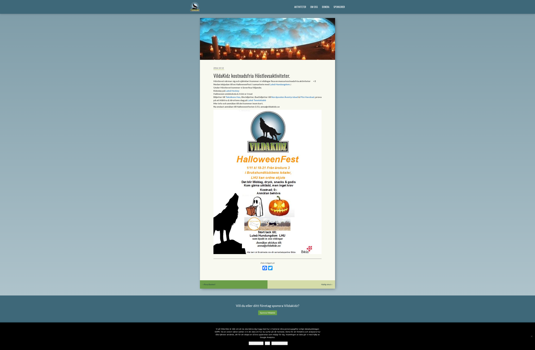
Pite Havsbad (307, 97)
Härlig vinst (326, 284)
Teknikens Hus (233, 97)
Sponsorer (339, 7)
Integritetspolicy (280, 343)
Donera (325, 7)
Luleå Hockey (232, 90)
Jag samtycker (256, 343)
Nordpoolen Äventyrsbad (284, 97)
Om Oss (314, 7)
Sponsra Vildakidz (267, 313)
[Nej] (531, 336)
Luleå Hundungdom (280, 84)
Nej (267, 343)
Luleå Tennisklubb (257, 100)
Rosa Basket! (210, 284)
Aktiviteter (300, 7)
